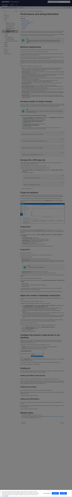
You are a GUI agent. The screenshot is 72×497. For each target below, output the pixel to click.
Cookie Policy (5, 495)
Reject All (55, 493)
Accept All (63, 493)
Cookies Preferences (47, 493)
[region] (36, 493)
